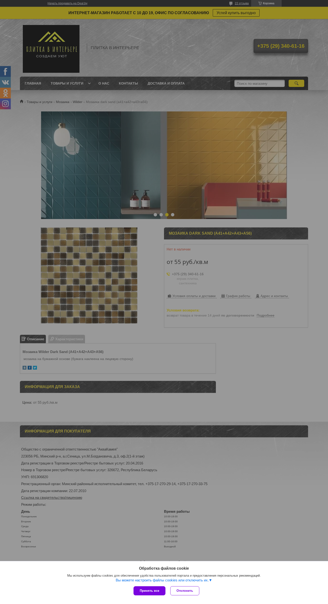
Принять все (149, 590)
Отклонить (184, 590)
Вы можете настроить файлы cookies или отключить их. (162, 580)
